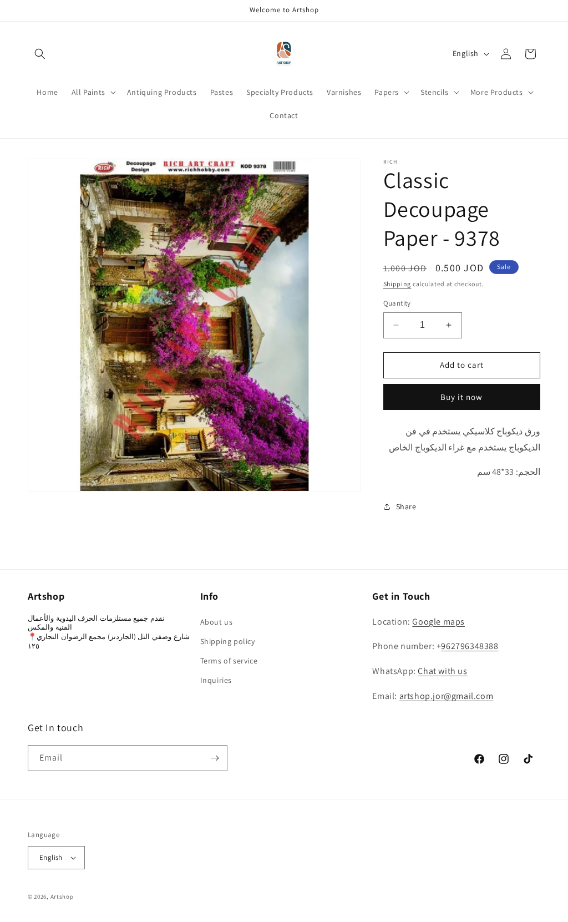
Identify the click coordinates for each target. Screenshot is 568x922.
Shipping (397, 284)
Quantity (397, 303)
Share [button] (406, 506)
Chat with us (442, 671)
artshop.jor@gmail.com (446, 696)
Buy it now (461, 397)
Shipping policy (227, 641)
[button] (40, 54)
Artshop (62, 896)
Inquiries (216, 680)
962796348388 (469, 646)
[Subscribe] (214, 758)
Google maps (438, 621)
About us (216, 622)
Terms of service (229, 661)
